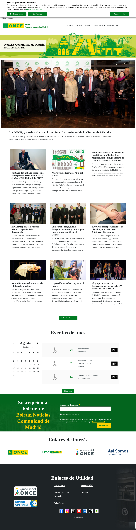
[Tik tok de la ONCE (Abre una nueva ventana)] (91, 511)
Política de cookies (34, 9)
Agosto (25, 343)
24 (14, 372)
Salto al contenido (7, 18)
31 (14, 375)
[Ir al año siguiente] (32, 347)
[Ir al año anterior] (19, 347)
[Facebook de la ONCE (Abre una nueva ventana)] (61, 511)
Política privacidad (98, 422)
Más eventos (68, 391)
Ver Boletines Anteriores (68, 318)
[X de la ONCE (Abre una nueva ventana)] (73, 511)
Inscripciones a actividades (83, 350)
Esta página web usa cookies (21, 2)
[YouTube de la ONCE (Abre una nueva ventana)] (79, 511)
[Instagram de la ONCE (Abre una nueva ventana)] (67, 511)
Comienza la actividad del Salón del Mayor (88, 376)
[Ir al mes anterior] (14, 343)
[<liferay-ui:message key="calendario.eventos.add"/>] (114, 350)
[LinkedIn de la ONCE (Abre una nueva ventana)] (85, 511)
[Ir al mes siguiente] (37, 343)
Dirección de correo (70, 405)
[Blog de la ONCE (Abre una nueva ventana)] (96, 511)
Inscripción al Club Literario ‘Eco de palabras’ (85, 363)
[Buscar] (117, 25)
